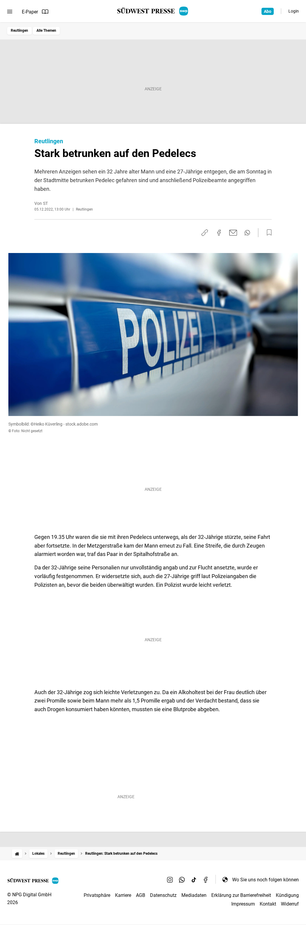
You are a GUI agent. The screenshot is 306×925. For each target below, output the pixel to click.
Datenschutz (163, 895)
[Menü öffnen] (9, 12)
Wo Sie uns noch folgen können (265, 880)
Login (293, 11)
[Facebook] (206, 879)
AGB (140, 895)
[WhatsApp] (182, 879)
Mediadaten (193, 895)
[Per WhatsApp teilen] (247, 233)
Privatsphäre (97, 895)
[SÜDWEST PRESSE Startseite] (153, 11)
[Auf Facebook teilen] (219, 233)
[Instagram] (170, 879)
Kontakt (268, 904)
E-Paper (30, 12)
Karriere (123, 895)
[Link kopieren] (205, 233)
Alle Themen (46, 30)
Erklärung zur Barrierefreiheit (241, 895)
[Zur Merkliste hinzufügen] (267, 233)
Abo (267, 11)
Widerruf (290, 904)
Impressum (243, 904)
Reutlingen (19, 30)
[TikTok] (194, 879)
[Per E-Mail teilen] (233, 233)
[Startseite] (17, 853)
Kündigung (287, 895)
